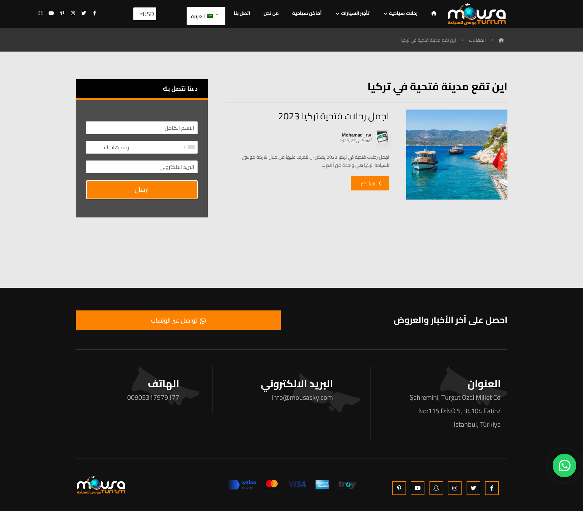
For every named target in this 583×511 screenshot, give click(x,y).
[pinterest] (399, 488)
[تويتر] (83, 13)
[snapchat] (436, 488)
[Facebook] (492, 488)
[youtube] (417, 488)
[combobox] (189, 147)
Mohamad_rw (356, 135)
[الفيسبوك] (94, 13)
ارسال (142, 189)
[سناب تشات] (40, 13)
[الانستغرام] (73, 13)
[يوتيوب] (51, 13)
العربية (198, 16)
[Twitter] (473, 488)
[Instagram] (455, 488)
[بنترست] (62, 13)
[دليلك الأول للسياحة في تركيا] (477, 14)
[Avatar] (382, 137)
